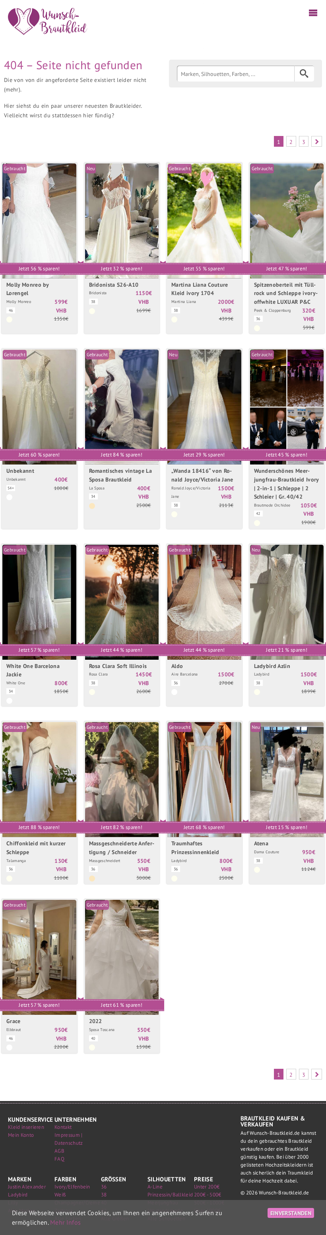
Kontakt (63, 1127)
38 (104, 1194)
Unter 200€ (206, 1186)
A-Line (155, 1186)
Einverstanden (290, 1213)
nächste (316, 141)
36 (104, 1186)
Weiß (60, 1194)
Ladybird (18, 1194)
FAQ (59, 1158)
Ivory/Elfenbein (72, 1186)
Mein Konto (21, 1135)
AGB (59, 1151)
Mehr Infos (65, 1222)
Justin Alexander (27, 1186)
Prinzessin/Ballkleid (170, 1194)
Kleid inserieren (26, 1127)
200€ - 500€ (207, 1194)
